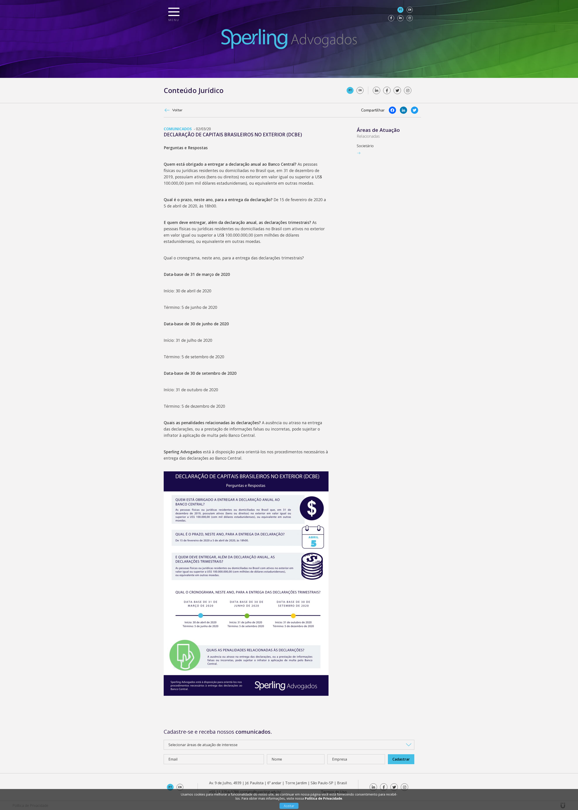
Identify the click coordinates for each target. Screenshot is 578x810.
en (409, 10)
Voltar (177, 110)
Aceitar (289, 806)
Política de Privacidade (323, 798)
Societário (365, 145)
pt (400, 10)
